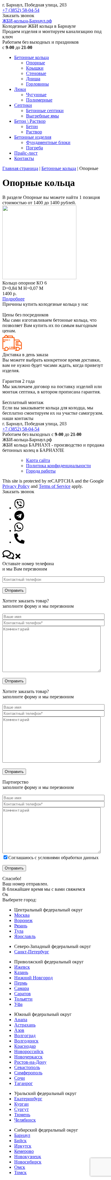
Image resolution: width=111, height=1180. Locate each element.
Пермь (20, 982)
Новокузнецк (27, 1156)
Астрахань (25, 1024)
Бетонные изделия (32, 137)
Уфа (18, 1004)
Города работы (41, 470)
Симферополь (28, 1072)
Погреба (34, 147)
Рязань (20, 925)
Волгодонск (26, 1040)
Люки (20, 89)
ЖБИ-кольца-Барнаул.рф (27, 20)
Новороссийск (29, 1051)
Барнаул (22, 1135)
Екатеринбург (28, 1098)
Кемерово (24, 1151)
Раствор (34, 131)
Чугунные (36, 94)
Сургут (21, 1109)
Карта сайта (38, 460)
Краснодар (25, 1046)
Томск (20, 1172)
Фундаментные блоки (48, 142)
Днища (33, 78)
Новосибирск (27, 1161)
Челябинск (25, 1119)
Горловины (37, 83)
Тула (18, 931)
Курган (21, 1104)
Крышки (35, 68)
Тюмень (22, 1114)
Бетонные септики (45, 110)
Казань (21, 972)
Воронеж (23, 920)
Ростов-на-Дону (30, 1062)
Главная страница (20, 168)
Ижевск (22, 967)
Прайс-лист (26, 153)
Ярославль (25, 936)
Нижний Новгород (33, 977)
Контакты (24, 158)
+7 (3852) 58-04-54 (20, 10)
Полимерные (39, 99)
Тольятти (23, 998)
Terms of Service (54, 486)
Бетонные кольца (31, 57)
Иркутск (22, 1145)
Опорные (35, 62)
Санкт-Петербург (31, 951)
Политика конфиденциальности (58, 465)
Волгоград (25, 1035)
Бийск (20, 1140)
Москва (22, 915)
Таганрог (23, 1083)
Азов (19, 1030)
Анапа (20, 1019)
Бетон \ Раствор (30, 121)
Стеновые (36, 73)
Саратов (22, 993)
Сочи (19, 1078)
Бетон (32, 126)
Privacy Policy (16, 486)
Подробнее (13, 298)
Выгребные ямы (42, 115)
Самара (21, 988)
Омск (19, 1167)
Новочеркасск (28, 1056)
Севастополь (27, 1067)
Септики (23, 105)
